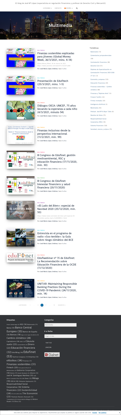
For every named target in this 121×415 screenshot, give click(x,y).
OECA (14, 381)
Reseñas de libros (97, 115)
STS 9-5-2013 (16, 393)
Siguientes (61, 305)
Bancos (15, 335)
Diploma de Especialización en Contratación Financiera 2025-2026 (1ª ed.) (102, 73)
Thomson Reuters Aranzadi (22, 397)
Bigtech (24, 335)
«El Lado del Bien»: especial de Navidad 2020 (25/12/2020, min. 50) (56, 209)
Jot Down (27, 378)
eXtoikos (14, 360)
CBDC (22, 341)
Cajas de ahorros (33, 335)
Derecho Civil (95, 66)
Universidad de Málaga (24, 399)
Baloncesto (94, 52)
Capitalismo (13, 341)
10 (54, 305)
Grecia (13, 373)
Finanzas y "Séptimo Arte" (99, 93)
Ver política (102, 412)
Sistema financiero (97, 125)
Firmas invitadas (96, 101)
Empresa (33, 357)
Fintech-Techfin (96, 97)
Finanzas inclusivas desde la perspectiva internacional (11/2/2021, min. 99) (53, 134)
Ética (17, 401)
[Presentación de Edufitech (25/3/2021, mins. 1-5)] (21, 85)
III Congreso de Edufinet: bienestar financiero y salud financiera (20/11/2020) (53, 184)
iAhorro (34, 373)
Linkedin (48, 347)
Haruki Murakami (23, 373)
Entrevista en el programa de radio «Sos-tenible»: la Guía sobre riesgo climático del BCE (55, 236)
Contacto (58, 8)
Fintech (12, 367)
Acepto (94, 412)
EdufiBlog (17, 352)
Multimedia (41, 50)
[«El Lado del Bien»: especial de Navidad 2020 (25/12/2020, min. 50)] (21, 210)
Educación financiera (98, 83)
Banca (11, 328)
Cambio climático (19, 338)
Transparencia (12, 399)
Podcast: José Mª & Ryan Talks (101, 111)
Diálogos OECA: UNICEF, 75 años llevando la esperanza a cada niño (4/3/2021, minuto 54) (57, 109)
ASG (23, 324)
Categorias (47, 8)
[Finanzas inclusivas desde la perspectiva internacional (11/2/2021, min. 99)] (21, 135)
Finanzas (27, 361)
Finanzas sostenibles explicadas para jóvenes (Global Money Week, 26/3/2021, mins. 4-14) (55, 56)
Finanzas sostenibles (21, 364)
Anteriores (23, 305)
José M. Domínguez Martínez (20, 375)
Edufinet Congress (20, 357)
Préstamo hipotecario (27, 381)
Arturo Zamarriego (13, 324)
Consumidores (22, 344)
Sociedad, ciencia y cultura (100, 129)
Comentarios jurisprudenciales (101, 55)
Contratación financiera (99, 62)
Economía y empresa (98, 79)
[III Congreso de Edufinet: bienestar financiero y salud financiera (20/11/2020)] (21, 185)
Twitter (48, 343)
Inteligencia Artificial (98, 104)
